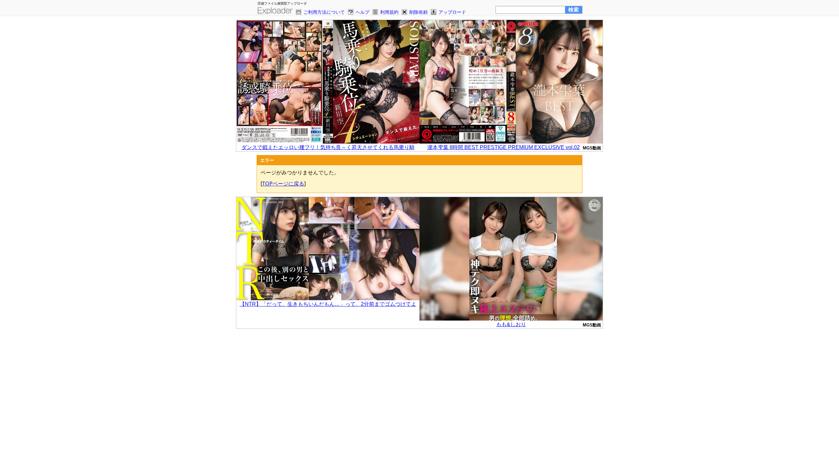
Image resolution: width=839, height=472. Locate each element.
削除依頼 (418, 12)
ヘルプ (362, 12)
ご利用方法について (324, 12)
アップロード (452, 12)
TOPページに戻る (283, 183)
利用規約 (389, 12)
